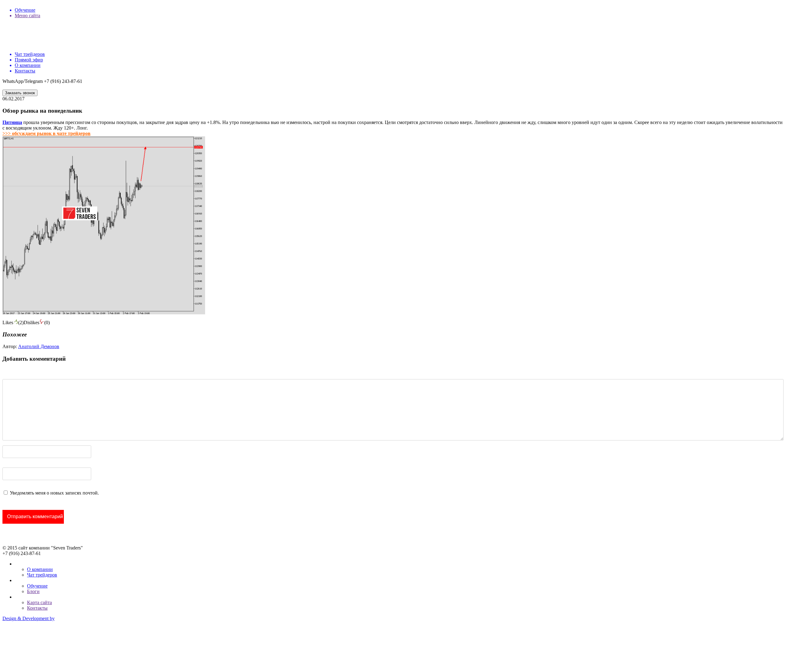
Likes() (13, 322)
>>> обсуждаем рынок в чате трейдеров (46, 133)
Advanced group (18, 639)
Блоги (33, 591)
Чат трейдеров (42, 574)
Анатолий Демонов (38, 346)
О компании (40, 569)
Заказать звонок (20, 93)
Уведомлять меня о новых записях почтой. (54, 492)
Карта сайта (39, 602)
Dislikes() (37, 322)
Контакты (37, 608)
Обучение (37, 585)
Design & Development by (28, 618)
